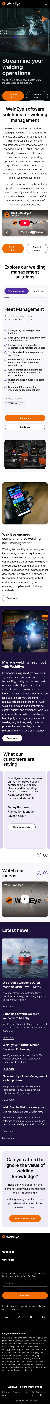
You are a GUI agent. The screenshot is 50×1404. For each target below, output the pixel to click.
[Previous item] (39, 873)
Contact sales (37, 96)
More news (8, 1138)
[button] (25, 899)
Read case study (21, 827)
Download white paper (25, 1218)
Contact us (25, 418)
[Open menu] (46, 4)
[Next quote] (45, 855)
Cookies (16, 1392)
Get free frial (13, 96)
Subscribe (25, 1295)
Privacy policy (5, 1393)
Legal (25, 1392)
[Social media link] (6, 1317)
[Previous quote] (39, 855)
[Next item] (45, 873)
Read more (25, 427)
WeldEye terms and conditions (38, 1393)
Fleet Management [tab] (16, 291)
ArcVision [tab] (39, 291)
